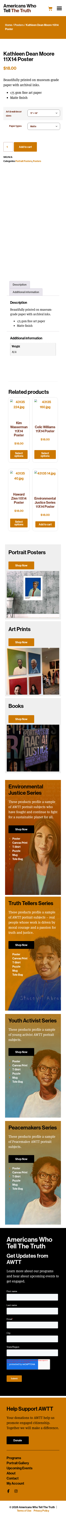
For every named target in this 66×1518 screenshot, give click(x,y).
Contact (13, 1478)
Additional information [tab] (26, 292)
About (11, 1473)
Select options (18, 454)
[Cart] (50, 8)
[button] (59, 8)
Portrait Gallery (18, 1463)
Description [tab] (20, 284)
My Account (15, 1483)
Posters (19, 25)
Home (8, 25)
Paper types (15, 126)
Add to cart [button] (45, 524)
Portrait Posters (23, 161)
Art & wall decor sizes (14, 113)
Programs (14, 1458)
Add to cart (25, 147)
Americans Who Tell (19, 8)
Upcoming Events (19, 1468)
